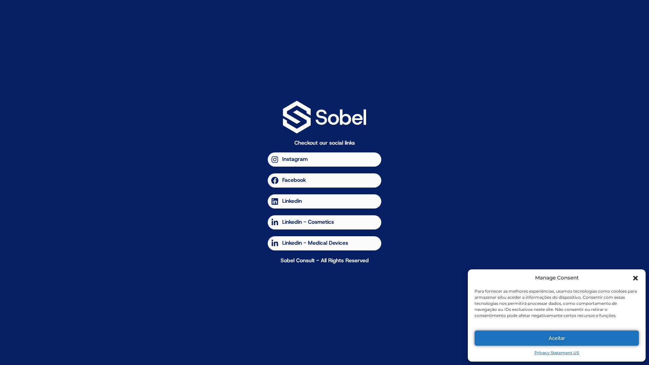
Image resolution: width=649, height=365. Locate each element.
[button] (635, 278)
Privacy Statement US (556, 352)
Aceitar (557, 338)
